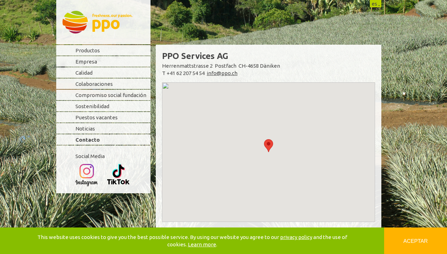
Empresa (86, 62)
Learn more (202, 244)
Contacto (87, 140)
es (374, 4)
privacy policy (296, 237)
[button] (268, 145)
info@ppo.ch (222, 73)
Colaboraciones (94, 84)
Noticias (85, 129)
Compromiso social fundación (110, 95)
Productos (87, 50)
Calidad (84, 73)
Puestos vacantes (96, 117)
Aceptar (415, 241)
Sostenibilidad (92, 106)
